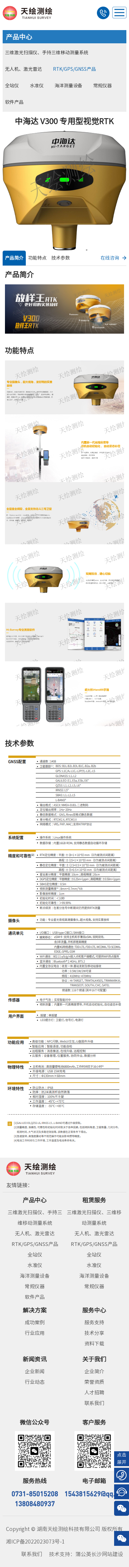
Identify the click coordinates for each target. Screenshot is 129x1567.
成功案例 (35, 1322)
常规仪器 (102, 85)
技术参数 (60, 258)
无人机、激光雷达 (23, 69)
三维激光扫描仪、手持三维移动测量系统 (46, 52)
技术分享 (94, 1333)
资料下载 (94, 1343)
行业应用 (35, 1333)
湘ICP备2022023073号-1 (35, 1541)
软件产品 (14, 102)
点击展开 (121, 1458)
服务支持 (94, 1322)
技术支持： (86, 1554)
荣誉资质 (94, 1382)
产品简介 (14, 258)
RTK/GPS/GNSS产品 (74, 69)
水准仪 (37, 85)
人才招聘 (94, 1392)
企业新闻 (35, 1371)
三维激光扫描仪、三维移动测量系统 (94, 1217)
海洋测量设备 (68, 85)
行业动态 (35, 1382)
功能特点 (37, 258)
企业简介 (94, 1371)
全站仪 (12, 85)
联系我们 (94, 1403)
